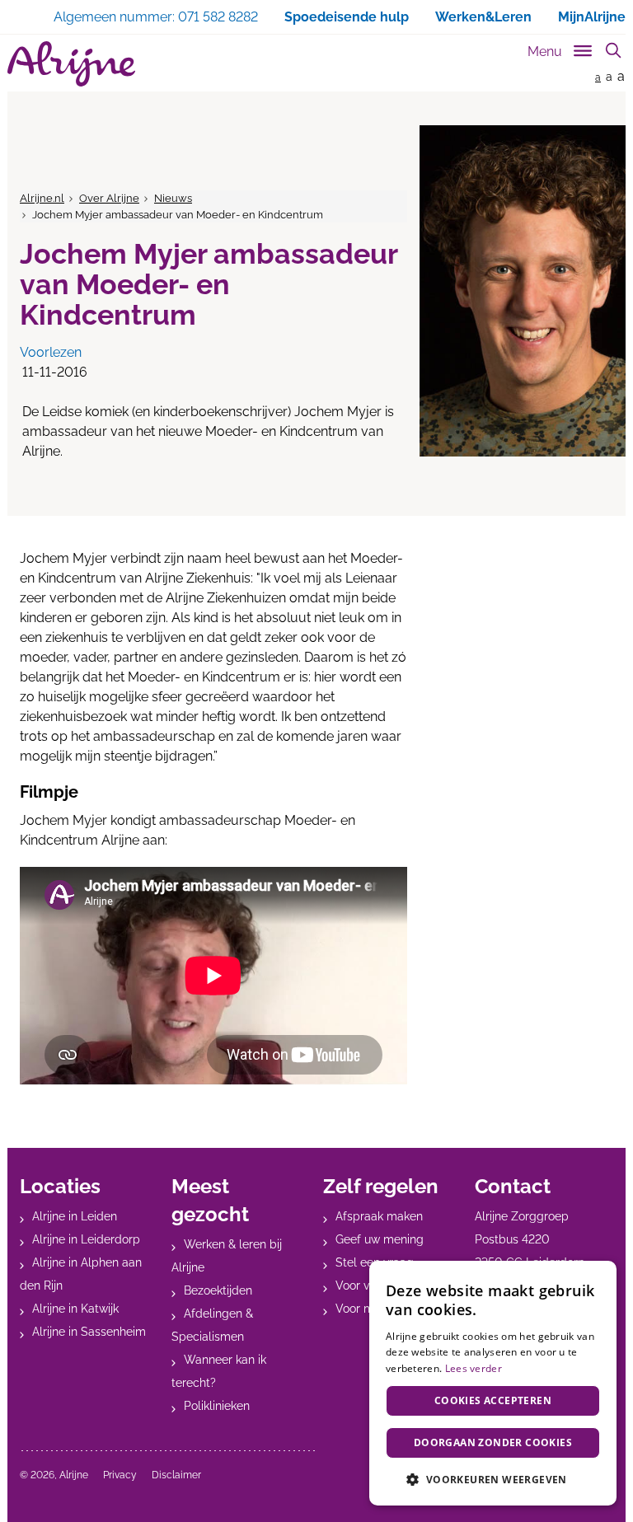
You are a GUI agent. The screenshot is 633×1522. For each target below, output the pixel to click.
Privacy (120, 1475)
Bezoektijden (218, 1290)
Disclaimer (176, 1475)
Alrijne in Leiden (74, 1216)
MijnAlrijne (592, 17)
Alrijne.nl (42, 198)
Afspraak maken (379, 1216)
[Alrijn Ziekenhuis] (71, 64)
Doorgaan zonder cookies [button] (493, 1442)
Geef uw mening (379, 1239)
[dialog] (493, 1383)
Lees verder (473, 1368)
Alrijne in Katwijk (75, 1308)
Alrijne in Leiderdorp (86, 1239)
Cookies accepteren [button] (492, 1400)
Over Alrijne (109, 198)
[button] (493, 1479)
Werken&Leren (483, 17)
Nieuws (173, 198)
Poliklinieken (217, 1405)
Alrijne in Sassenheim (89, 1331)
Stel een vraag (374, 1262)
